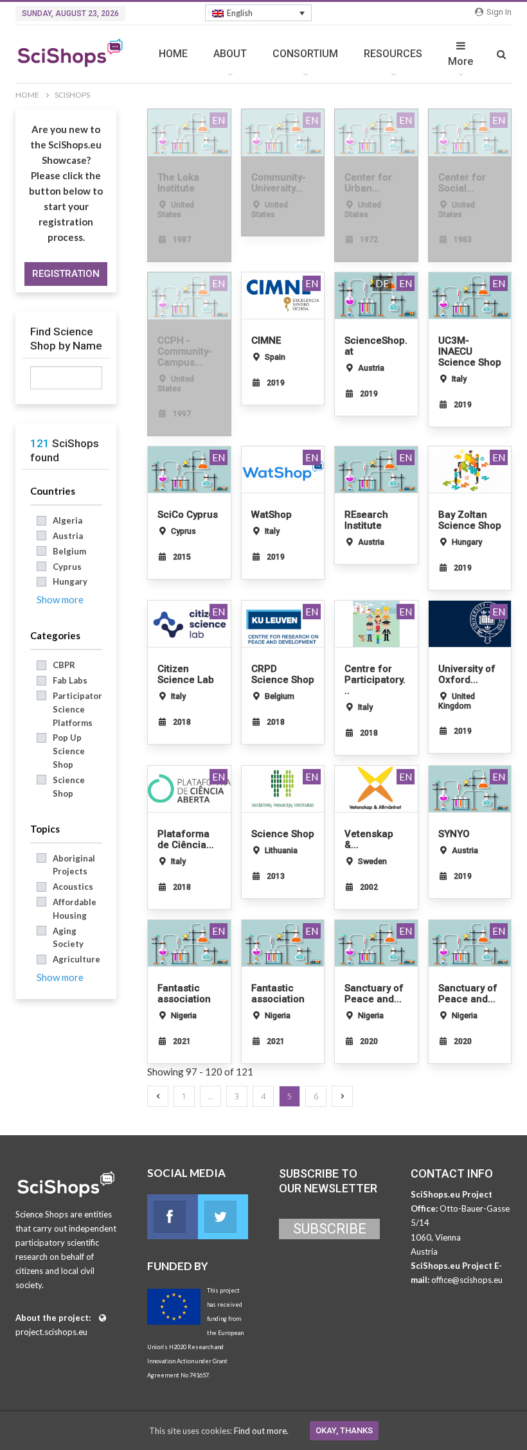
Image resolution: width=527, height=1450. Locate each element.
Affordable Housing (74, 909)
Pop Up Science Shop (69, 751)
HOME (173, 54)
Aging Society (68, 938)
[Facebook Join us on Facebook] (173, 1217)
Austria (68, 536)
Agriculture (76, 959)
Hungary (70, 581)
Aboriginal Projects (74, 865)
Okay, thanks (344, 1430)
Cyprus (67, 566)
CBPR (64, 665)
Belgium (69, 551)
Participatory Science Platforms (77, 709)
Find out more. (261, 1431)
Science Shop (69, 787)
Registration (66, 273)
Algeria (67, 520)
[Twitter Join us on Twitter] (223, 1217)
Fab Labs (70, 680)
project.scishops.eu (51, 1332)
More (460, 61)
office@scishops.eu (467, 1280)
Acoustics (73, 886)
